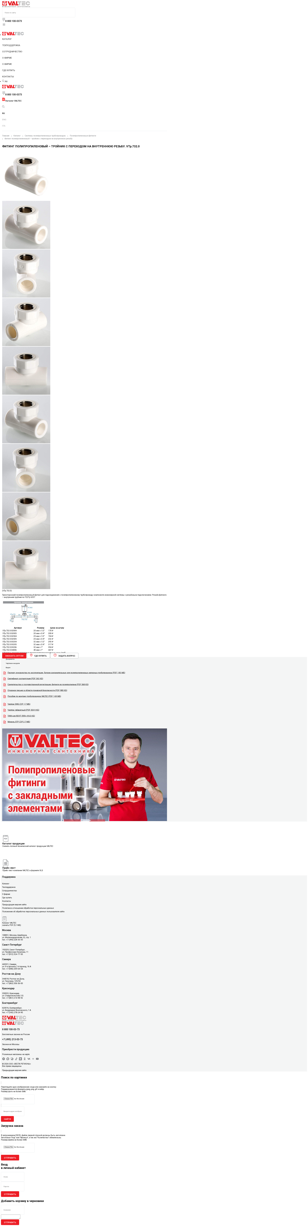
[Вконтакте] (28, 1059)
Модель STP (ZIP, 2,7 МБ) (19, 722)
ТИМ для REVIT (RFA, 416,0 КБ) (21, 716)
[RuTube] (20, 1059)
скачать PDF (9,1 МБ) (11, 925)
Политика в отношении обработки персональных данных (28, 908)
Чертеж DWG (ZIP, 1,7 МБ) (19, 704)
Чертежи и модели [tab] (13, 663)
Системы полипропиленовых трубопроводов (45, 136)
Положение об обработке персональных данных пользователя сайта (33, 911)
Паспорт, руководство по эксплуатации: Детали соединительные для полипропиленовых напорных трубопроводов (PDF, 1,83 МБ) (66, 673)
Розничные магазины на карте (16, 1054)
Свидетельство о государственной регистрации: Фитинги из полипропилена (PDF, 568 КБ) (48, 684)
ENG (4, 119)
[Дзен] (33, 1059)
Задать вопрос (66, 656)
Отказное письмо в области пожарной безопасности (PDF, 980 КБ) (37, 690)
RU (6, 81)
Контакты (8, 76)
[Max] (7, 1059)
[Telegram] (3, 1059)
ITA (3, 126)
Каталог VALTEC (13, 101)
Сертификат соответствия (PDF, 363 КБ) (25, 678)
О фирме (7, 58)
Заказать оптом (14, 656)
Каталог (7, 39)
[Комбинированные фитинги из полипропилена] (84, 820)
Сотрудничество (12, 51)
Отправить (10, 1158)
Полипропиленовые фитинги (83, 136)
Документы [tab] (10, 659)
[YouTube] (37, 1059)
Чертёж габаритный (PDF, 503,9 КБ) (23, 710)
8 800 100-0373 (13, 21)
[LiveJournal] (12, 1059)
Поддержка (9, 876)
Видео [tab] (8, 667)
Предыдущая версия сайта (14, 904)
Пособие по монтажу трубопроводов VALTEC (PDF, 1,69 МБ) (34, 696)
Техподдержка (11, 45)
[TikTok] (16, 1059)
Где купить (8, 70)
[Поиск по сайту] (3, 81)
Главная (5, 136)
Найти (7, 1119)
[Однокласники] (24, 1059)
